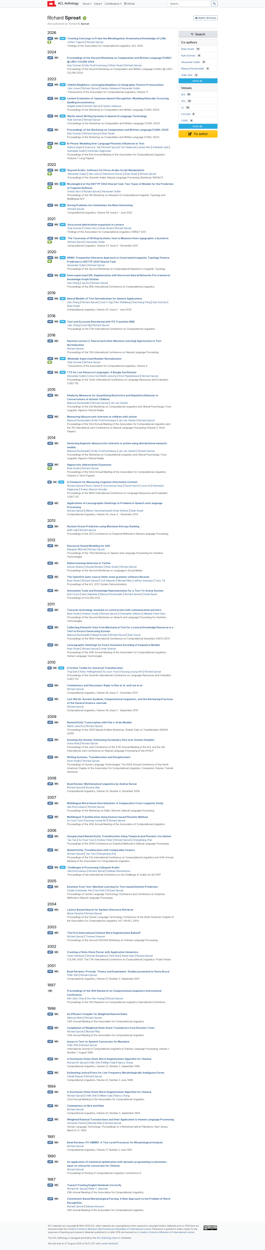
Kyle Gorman (74, 65)
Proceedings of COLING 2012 (83, 597)
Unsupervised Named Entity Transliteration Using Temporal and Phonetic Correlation (119, 836)
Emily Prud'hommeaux (95, 65)
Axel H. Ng (106, 302)
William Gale (109, 1062)
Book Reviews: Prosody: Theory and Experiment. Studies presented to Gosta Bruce (118, 971)
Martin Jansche (108, 375)
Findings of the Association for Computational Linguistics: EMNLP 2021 (106, 231)
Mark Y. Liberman (98, 1188)
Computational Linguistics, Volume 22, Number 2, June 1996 (100, 1080)
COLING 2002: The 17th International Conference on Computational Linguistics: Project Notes (119, 959)
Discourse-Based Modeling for (88, 545)
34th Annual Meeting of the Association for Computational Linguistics (105, 1021)
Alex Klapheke (90, 594)
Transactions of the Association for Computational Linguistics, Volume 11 (107, 91)
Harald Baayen (75, 1076)
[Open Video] (49, 147)
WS (183, 94)
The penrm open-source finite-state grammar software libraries (108, 576)
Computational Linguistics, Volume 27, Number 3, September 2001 (103, 978)
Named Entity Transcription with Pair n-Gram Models (99, 722)
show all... (198, 80)
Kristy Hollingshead (90, 671)
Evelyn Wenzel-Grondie (94, 489)
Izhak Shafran (121, 510)
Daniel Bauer (150, 594)
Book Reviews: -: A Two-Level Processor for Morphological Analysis (115, 1142)
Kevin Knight (74, 760)
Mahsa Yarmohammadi (98, 510)
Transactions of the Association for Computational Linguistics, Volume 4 (107, 365)
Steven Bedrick (75, 566)
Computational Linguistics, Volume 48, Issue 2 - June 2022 (99, 212)
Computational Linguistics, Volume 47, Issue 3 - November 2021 (102, 245)
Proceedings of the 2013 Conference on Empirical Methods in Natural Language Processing (117, 533)
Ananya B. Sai (92, 147)
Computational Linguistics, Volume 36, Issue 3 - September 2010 (102, 710)
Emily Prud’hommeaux (104, 420)
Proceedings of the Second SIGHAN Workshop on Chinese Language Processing (112, 940)
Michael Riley (124, 580)
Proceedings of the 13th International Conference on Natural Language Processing (113, 352)
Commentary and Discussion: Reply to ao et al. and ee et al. (105, 685)
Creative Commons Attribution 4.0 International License (166, 1232)
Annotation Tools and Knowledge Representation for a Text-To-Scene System (115, 590)
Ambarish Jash (160, 147)
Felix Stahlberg (122, 302)
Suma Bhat (73, 743)
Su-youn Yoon (111, 671)
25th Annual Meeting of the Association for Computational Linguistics (105, 1192)
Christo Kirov (74, 191)
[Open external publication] (49, 482)
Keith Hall (72, 530)
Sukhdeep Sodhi (76, 150)
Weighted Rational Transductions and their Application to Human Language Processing (120, 1119)
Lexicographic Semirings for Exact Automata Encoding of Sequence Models (113, 644)
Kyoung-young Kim (131, 671)
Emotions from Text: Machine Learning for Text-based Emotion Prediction (112, 886)
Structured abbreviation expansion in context (95, 224)
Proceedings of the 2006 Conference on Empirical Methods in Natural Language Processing (118, 843)
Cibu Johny (94, 173)
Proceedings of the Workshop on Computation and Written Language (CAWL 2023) (113, 109)
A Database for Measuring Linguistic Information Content (102, 482)
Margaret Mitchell (76, 549)
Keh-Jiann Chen (75, 998)
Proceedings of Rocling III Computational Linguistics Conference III (104, 1173)
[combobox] (189, 4)
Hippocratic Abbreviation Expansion (89, 464)
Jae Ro (85, 282)
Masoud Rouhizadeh (78, 402)
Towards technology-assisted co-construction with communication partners (114, 609)
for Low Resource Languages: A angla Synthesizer (102, 372)
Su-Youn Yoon (75, 820)
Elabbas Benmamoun (118, 871)
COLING (185, 114)
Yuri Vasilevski (128, 147)
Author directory (207, 18)
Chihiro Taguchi (76, 42)
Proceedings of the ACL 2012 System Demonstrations (97, 584)
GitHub (131, 3)
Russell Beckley (94, 566)
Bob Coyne (73, 594)
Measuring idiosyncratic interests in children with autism (102, 416)
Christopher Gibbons (130, 613)
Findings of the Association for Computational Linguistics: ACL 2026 (105, 45)
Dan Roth (99, 890)
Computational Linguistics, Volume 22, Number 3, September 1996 (103, 1066)
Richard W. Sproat (77, 1062)
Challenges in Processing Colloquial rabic (93, 867)
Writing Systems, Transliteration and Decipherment (98, 757)
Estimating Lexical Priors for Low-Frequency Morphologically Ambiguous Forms (115, 1072)
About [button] (85, 3)
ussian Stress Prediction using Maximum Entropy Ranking (103, 526)
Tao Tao (72, 839)
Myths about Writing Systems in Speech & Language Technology (107, 116)
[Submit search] (214, 4)
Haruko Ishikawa (110, 88)
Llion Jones (73, 88)
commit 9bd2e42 (109, 1243)
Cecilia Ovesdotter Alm (79, 890)
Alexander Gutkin (130, 88)
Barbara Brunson (95, 1206)
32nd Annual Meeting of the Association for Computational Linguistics (105, 1099)
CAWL (184, 120)
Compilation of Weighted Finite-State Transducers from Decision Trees (110, 1027)
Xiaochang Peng (141, 302)
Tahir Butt (114, 955)
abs (62, 38)
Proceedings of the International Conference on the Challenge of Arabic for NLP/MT (114, 874)
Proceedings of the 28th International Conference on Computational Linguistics (110, 286)
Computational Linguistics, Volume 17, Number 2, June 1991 (99, 1149)
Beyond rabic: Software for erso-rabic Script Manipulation (105, 170)
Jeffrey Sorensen (143, 580)
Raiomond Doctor (113, 173)
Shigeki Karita (74, 106)
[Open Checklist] (49, 42)
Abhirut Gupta (74, 147)
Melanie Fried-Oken (154, 613)
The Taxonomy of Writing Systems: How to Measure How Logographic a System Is (118, 238)
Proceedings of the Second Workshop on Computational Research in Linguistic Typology (116, 268)
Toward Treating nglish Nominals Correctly (94, 1184)
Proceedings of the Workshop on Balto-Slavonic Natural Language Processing (110, 810)
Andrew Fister (104, 839)
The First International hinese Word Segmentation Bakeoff (103, 932)
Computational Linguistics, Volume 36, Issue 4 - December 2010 (102, 692)
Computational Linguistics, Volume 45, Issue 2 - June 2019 (99, 309)
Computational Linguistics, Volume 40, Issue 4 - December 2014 (102, 514)
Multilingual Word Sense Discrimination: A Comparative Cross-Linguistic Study (115, 803)
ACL (183, 101)
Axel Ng (86, 325)
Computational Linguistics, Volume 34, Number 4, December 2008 (103, 791)
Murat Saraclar (75, 913)
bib (56, 38)
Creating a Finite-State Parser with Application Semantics (102, 952)
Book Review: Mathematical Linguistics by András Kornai (102, 783)
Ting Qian (72, 671)
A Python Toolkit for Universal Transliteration (95, 667)
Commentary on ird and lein (85, 1105)
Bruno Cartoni (93, 485)
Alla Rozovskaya (76, 806)
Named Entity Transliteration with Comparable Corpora (101, 850)
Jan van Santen (119, 402)
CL (182, 107)
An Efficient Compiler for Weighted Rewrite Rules (97, 1014)
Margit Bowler (99, 634)
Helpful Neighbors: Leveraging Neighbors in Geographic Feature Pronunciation (115, 84)
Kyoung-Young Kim (96, 820)
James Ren (144, 147)
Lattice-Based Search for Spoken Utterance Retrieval (100, 909)
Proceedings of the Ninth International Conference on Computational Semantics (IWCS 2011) (118, 638)
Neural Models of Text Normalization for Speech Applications (104, 298)
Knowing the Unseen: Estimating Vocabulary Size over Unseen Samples (110, 739)
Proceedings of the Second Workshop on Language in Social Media (104, 570)
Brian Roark (116, 65)
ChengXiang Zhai (142, 839)
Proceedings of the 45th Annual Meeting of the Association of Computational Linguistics (116, 824)
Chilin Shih (72, 975)
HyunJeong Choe (112, 485)
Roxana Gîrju (93, 787)
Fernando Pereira (76, 1123)
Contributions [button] (112, 3)
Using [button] (97, 3)
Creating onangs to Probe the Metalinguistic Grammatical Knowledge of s (116, 38)
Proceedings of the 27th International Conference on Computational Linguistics (111, 328)
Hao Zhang (73, 282)
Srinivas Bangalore (96, 955)
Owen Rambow (75, 955)
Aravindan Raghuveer (99, 150)
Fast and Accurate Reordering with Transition (100, 321)
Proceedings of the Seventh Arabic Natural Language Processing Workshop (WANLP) (115, 177)
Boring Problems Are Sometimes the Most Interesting (100, 205)
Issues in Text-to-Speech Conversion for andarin (98, 1041)
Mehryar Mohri (75, 1017)
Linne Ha (93, 375)
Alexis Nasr (128, 955)
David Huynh (131, 485)
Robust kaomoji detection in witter (89, 563)
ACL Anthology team (107, 1238)
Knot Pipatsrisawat (129, 375)
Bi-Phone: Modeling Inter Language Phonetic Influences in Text (105, 143)
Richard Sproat (95, 42)
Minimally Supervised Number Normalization (94, 358)
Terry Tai (160, 580)
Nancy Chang (125, 1062)
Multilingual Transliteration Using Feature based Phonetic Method (107, 816)
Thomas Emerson (95, 936)
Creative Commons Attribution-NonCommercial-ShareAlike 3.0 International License (109, 1229)
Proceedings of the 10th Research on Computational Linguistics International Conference (116, 1002)
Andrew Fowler (90, 613)
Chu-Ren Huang (95, 998)
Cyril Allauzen (107, 580)
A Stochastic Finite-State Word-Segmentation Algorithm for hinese (109, 1058)
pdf (50, 38)
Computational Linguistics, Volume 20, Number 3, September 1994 (103, 1113)
